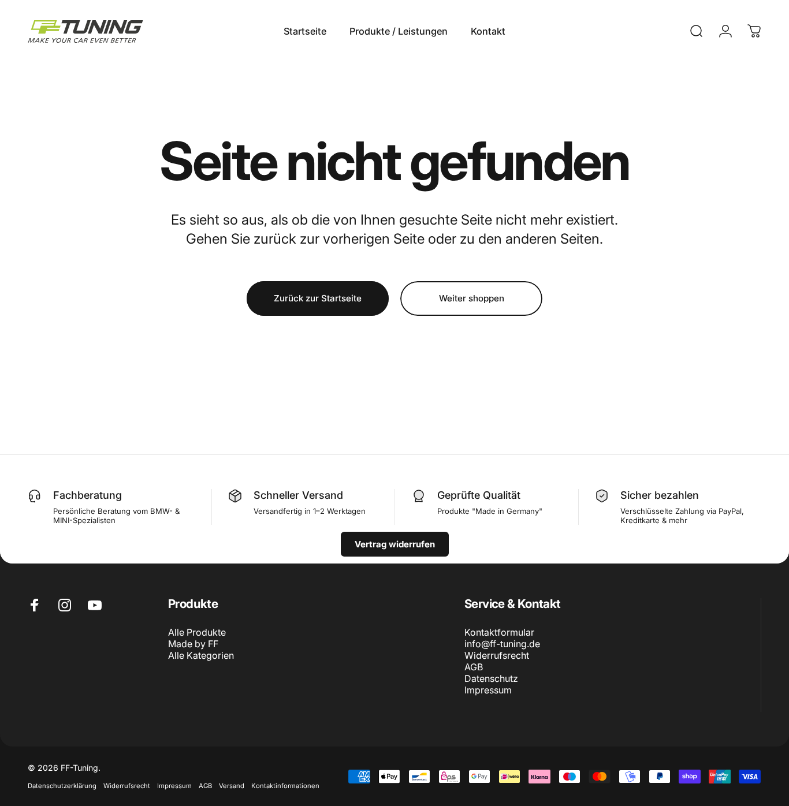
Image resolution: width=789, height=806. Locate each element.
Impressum (488, 690)
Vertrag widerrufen (395, 544)
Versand (231, 786)
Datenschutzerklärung (62, 786)
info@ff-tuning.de (502, 644)
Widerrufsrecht (496, 655)
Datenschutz (491, 678)
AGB (473, 667)
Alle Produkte (197, 632)
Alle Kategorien (201, 655)
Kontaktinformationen (285, 786)
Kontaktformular (499, 632)
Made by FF (193, 644)
